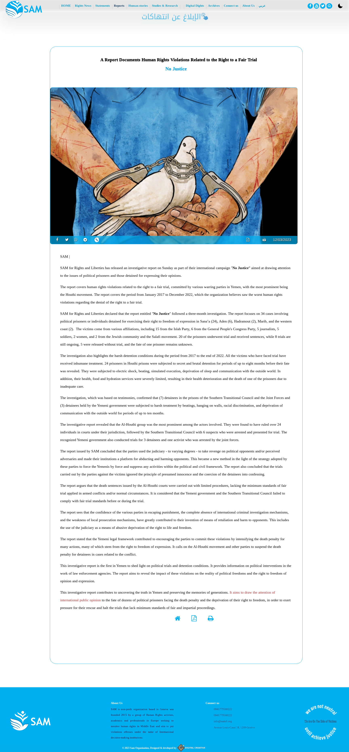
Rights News (83, 5)
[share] (55, 239)
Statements (102, 5)
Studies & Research (165, 5)
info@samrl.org (223, 721)
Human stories (138, 5)
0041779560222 (223, 709)
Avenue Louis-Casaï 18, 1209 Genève (234, 727)
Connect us (231, 5)
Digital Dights (195, 5)
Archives (214, 5)
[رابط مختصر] (97, 240)
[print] (264, 240)
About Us (248, 5)
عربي (262, 5)
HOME (66, 5)
